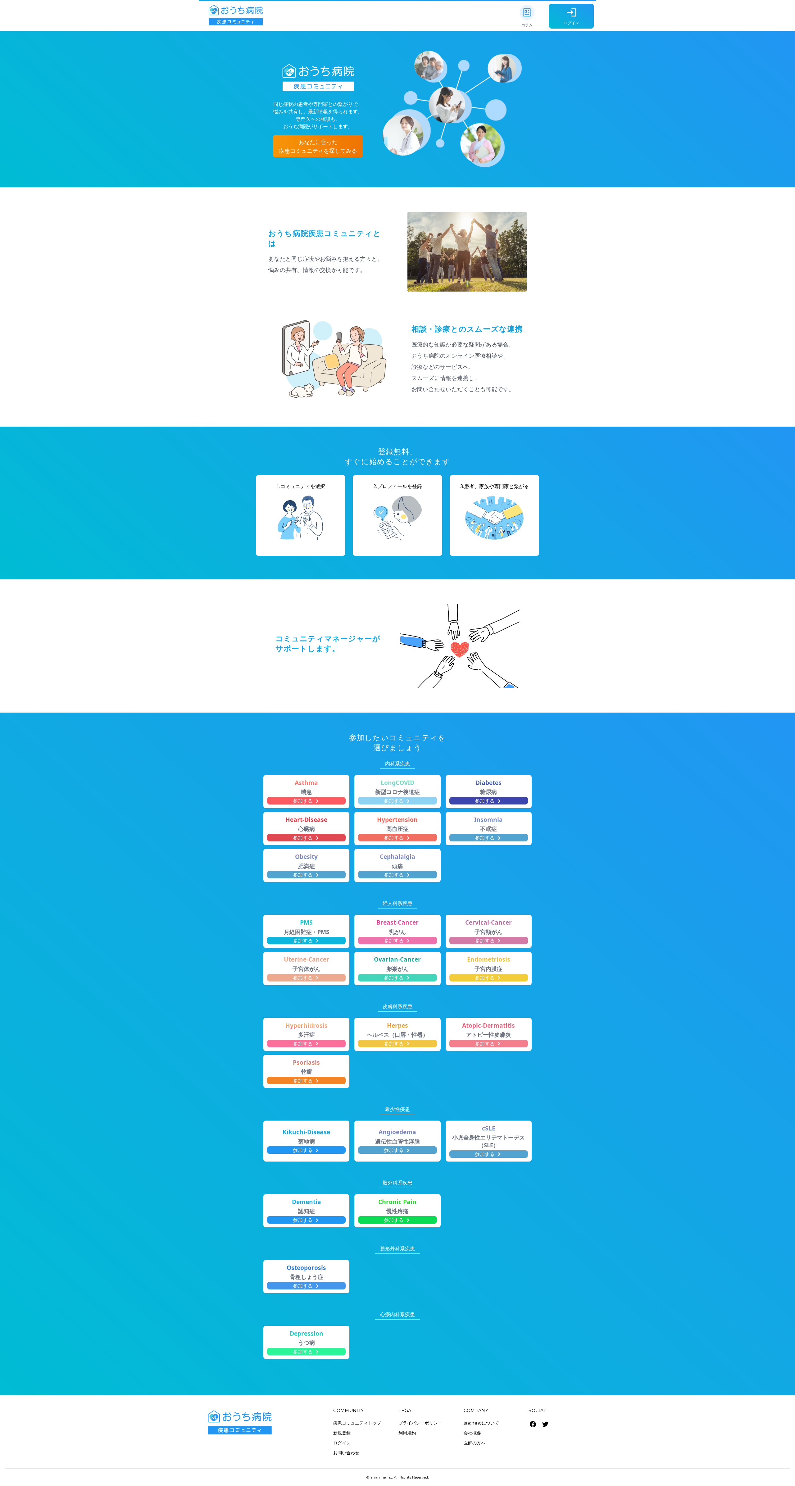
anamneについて (481, 1423)
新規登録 (342, 1433)
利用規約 (407, 1433)
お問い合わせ (346, 1453)
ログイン (342, 1443)
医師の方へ (474, 1443)
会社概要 (472, 1433)
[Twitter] (545, 1424)
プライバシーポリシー (420, 1423)
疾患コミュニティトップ (357, 1423)
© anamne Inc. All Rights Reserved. (397, 1477)
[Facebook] (533, 1424)
